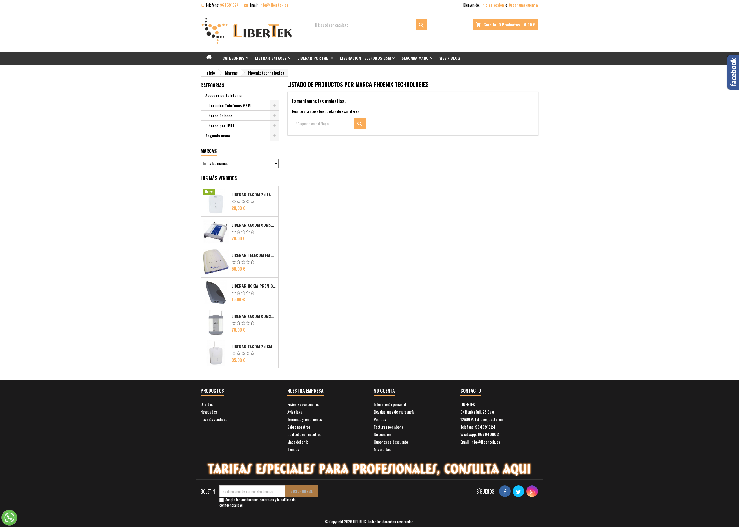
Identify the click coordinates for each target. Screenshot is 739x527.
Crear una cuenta (523, 5)
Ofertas (207, 404)
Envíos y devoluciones (303, 404)
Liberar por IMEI (313, 58)
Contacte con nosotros (304, 434)
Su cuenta (384, 390)
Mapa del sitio (297, 442)
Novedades (209, 412)
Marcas (209, 151)
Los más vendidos (219, 178)
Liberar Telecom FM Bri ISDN (254, 255)
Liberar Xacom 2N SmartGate (254, 346)
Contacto (470, 390)
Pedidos (380, 419)
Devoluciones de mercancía (394, 412)
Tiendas (293, 449)
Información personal (390, 404)
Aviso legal (295, 412)
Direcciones (382, 434)
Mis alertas (382, 449)
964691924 (229, 5)
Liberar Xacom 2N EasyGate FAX (254, 194)
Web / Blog (449, 58)
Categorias (234, 58)
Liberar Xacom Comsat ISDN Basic (254, 225)
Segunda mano (415, 58)
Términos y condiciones (304, 419)
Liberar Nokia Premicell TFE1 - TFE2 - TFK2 (254, 285)
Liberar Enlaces (271, 58)
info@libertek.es (273, 5)
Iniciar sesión (492, 5)
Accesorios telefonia (223, 95)
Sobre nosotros (298, 427)
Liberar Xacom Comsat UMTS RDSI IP (254, 316)
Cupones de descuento (391, 442)
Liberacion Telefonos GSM (365, 58)
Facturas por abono (388, 427)
